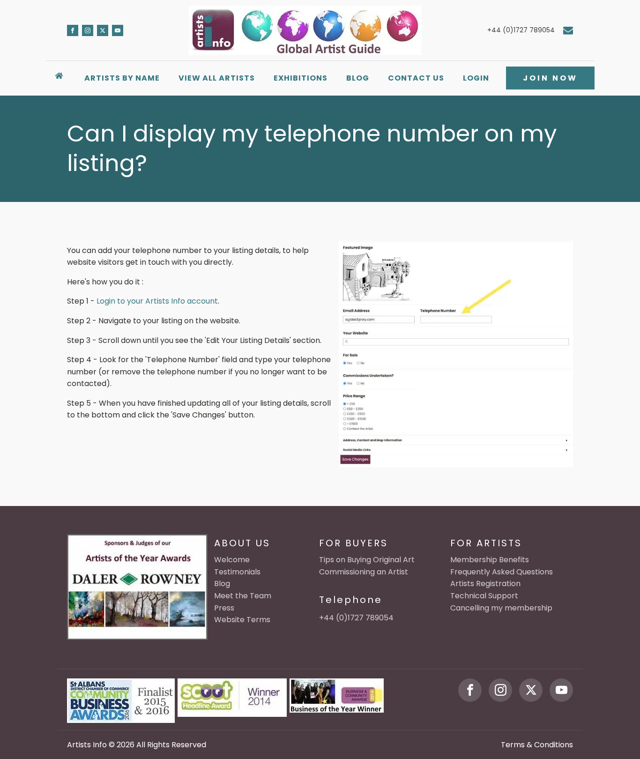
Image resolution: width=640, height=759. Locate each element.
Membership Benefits (489, 559)
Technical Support (484, 595)
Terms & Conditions (537, 744)
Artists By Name (122, 78)
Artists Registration (485, 583)
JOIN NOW (550, 78)
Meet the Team (242, 595)
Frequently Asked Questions (501, 571)
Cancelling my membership (501, 608)
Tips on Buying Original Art (367, 559)
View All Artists (217, 78)
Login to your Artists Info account (157, 301)
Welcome (232, 559)
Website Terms (242, 619)
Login (476, 78)
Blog (357, 78)
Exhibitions (300, 78)
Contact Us (416, 78)
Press (224, 608)
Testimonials (237, 571)
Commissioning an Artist (363, 571)
